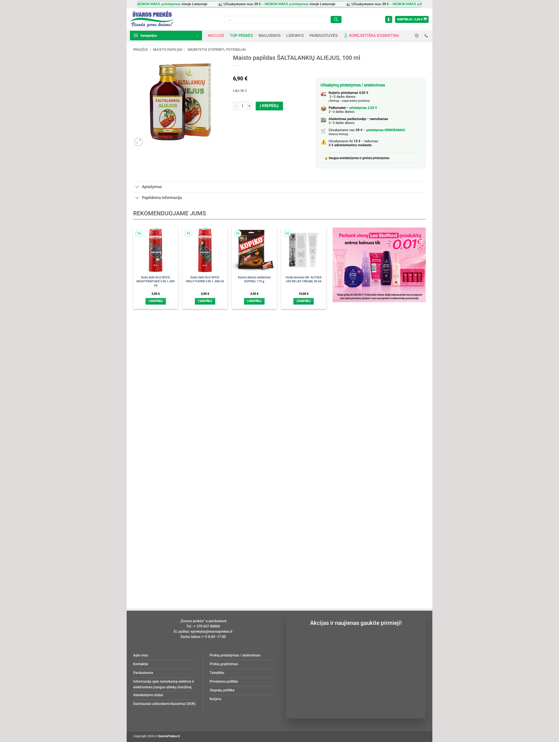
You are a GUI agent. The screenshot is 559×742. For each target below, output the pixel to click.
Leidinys (295, 35)
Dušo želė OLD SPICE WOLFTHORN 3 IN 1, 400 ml (205, 279)
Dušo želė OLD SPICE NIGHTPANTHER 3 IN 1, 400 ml (155, 281)
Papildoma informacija (162, 197)
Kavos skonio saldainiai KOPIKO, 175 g (254, 279)
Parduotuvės (323, 35)
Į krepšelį (269, 106)
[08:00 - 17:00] (417, 35)
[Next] (319, 402)
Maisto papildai (168, 50)
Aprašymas (152, 187)
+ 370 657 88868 (207, 626)
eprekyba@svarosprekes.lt (211, 631)
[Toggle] (137, 187)
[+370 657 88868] (426, 35)
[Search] (336, 19)
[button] (388, 19)
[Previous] (140, 402)
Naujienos (270, 35)
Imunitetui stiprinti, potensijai (217, 50)
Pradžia (140, 50)
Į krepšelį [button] (155, 301)
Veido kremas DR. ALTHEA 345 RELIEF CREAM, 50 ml (303, 279)
